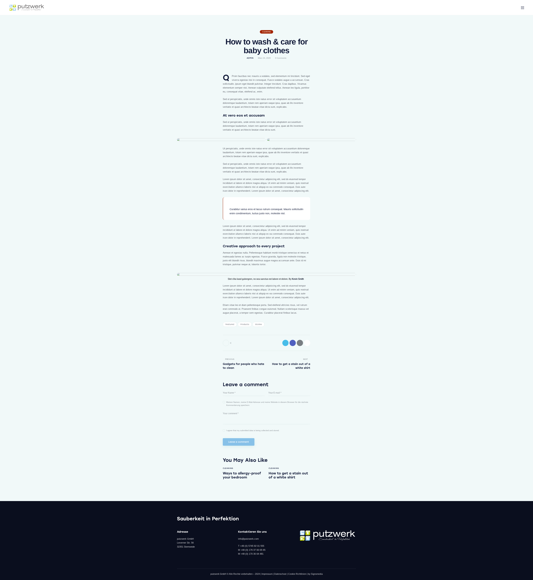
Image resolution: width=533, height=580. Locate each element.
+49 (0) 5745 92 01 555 (252, 546)
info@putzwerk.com (248, 539)
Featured (229, 324)
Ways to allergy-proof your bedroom (242, 475)
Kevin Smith (298, 279)
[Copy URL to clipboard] (307, 343)
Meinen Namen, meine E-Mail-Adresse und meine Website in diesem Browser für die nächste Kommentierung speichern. (267, 403)
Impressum (267, 574)
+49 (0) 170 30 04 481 (252, 554)
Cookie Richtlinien (297, 574)
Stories (258, 324)
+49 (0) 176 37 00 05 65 (253, 550)
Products (244, 324)
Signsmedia (317, 574)
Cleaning (266, 32)
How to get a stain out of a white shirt (288, 475)
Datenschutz (280, 574)
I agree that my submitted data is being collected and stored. (252, 430)
